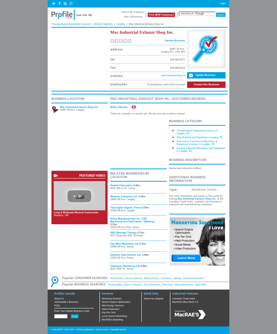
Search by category (153, 298)
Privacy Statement (85, 329)
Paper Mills (200, 284)
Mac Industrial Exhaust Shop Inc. (79, 107)
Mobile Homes (151, 278)
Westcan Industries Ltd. (124, 196)
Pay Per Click (109, 312)
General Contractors (193, 278)
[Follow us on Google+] (70, 3)
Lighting (177, 278)
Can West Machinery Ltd (124, 243)
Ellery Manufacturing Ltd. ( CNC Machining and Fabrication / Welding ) (132, 220)
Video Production (110, 309)
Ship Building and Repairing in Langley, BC (200, 137)
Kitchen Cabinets (133, 278)
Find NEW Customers (161, 14)
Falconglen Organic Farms (125, 207)
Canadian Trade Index (183, 298)
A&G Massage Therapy (123, 232)
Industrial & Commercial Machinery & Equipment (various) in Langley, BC (197, 143)
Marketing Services (111, 298)
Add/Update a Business (66, 302)
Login (223, 3)
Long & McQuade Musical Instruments (76, 212)
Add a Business (133, 16)
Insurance (166, 278)
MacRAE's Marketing (112, 319)
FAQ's (57, 305)
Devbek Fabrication (121, 185)
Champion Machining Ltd (125, 266)
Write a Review (118, 107)
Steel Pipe (167, 284)
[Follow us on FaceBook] (59, 3)
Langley (120, 24)
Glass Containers (133, 284)
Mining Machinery (184, 284)
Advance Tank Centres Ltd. (125, 254)
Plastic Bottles (115, 284)
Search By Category (132, 12)
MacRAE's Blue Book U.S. (185, 302)
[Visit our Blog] (65, 3)
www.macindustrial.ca (173, 75)
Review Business (175, 40)
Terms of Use (101, 329)
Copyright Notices (118, 329)
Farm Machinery (152, 284)
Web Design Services (113, 305)
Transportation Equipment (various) (71, 24)
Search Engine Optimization (116, 302)
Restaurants (116, 278)
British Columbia (104, 24)
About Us (59, 298)
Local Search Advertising (114, 316)
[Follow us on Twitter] (54, 3)
